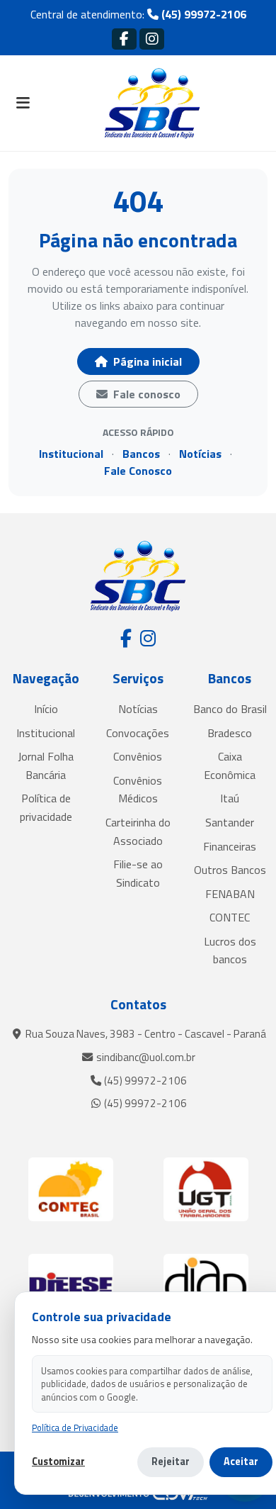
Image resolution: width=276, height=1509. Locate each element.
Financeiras (229, 846)
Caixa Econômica (229, 765)
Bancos (141, 453)
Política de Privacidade (75, 1428)
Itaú (229, 798)
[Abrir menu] (22, 103)
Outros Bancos (230, 869)
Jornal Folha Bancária (46, 765)
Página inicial (146, 361)
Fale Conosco (138, 470)
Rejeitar (170, 1461)
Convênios (137, 756)
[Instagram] (151, 39)
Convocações (137, 732)
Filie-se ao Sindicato (138, 873)
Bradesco (229, 732)
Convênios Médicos (137, 789)
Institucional (71, 453)
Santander (229, 822)
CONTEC (229, 917)
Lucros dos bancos (230, 950)
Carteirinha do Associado (138, 831)
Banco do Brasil (230, 708)
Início (46, 708)
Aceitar (241, 1461)
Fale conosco (145, 394)
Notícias (200, 453)
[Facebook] (124, 39)
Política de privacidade (46, 807)
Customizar (58, 1461)
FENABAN (230, 893)
